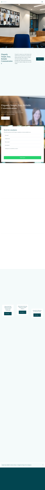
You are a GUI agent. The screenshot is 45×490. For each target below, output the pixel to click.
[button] (22, 465)
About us (39, 58)
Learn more (5, 118)
